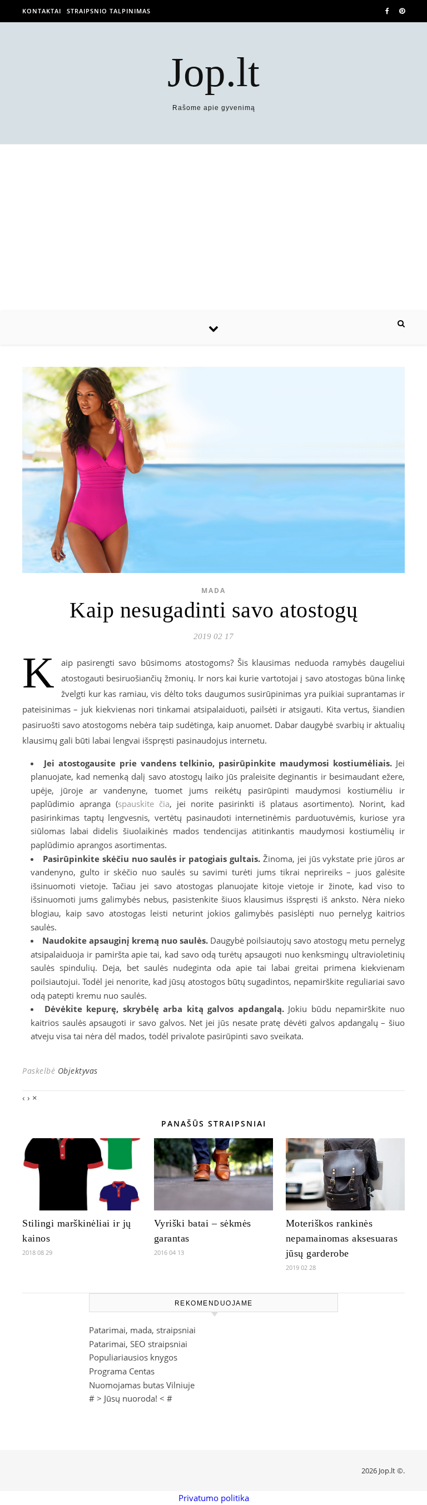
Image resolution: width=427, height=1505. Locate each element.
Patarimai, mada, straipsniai (142, 1329)
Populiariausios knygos (133, 1357)
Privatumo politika (213, 1497)
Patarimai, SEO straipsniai (138, 1343)
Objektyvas (78, 1070)
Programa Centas (122, 1371)
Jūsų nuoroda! (130, 1398)
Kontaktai (41, 11)
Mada (213, 590)
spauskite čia (144, 803)
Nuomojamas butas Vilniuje (142, 1385)
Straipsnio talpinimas (109, 11)
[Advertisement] (213, 228)
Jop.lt (213, 72)
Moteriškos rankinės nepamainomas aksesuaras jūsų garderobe (342, 1238)
